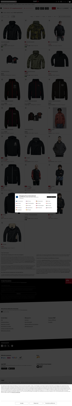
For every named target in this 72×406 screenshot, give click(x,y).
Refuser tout (36, 403)
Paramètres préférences (50, 403)
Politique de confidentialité (16, 392)
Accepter (21, 403)
